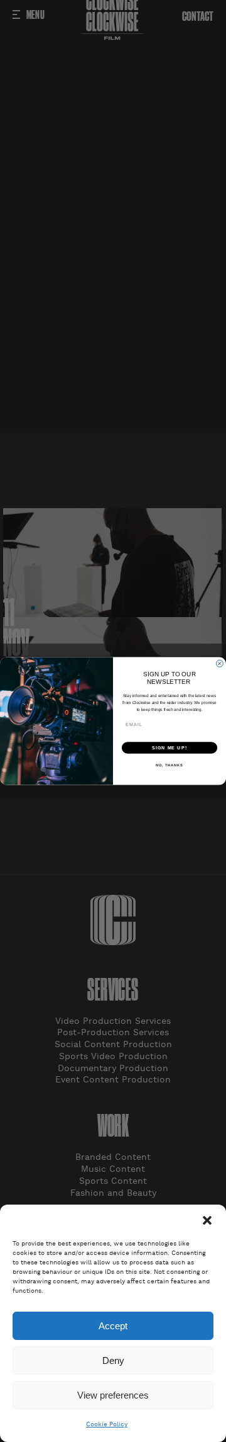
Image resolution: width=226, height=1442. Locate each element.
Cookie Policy (106, 1425)
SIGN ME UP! (169, 747)
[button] (207, 1220)
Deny (113, 1360)
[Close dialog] (219, 663)
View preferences (113, 1395)
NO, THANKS (169, 765)
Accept (113, 1325)
